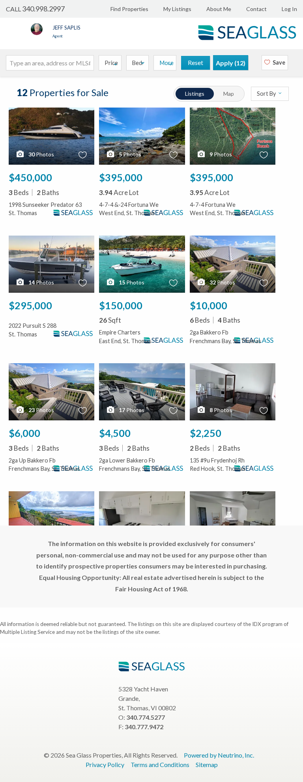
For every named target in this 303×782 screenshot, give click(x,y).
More (167, 62)
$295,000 (30, 305)
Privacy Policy (105, 764)
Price (111, 62)
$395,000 (120, 177)
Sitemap (207, 764)
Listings (194, 93)
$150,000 (120, 305)
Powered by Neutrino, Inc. (219, 755)
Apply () (230, 63)
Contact (256, 9)
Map (228, 93)
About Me (218, 9)
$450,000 (30, 177)
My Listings (177, 9)
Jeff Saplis (66, 27)
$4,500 (115, 433)
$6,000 (24, 433)
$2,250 (205, 433)
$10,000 (208, 305)
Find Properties (129, 9)
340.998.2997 (43, 8)
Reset (195, 62)
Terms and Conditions (160, 764)
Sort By (267, 94)
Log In (289, 9)
